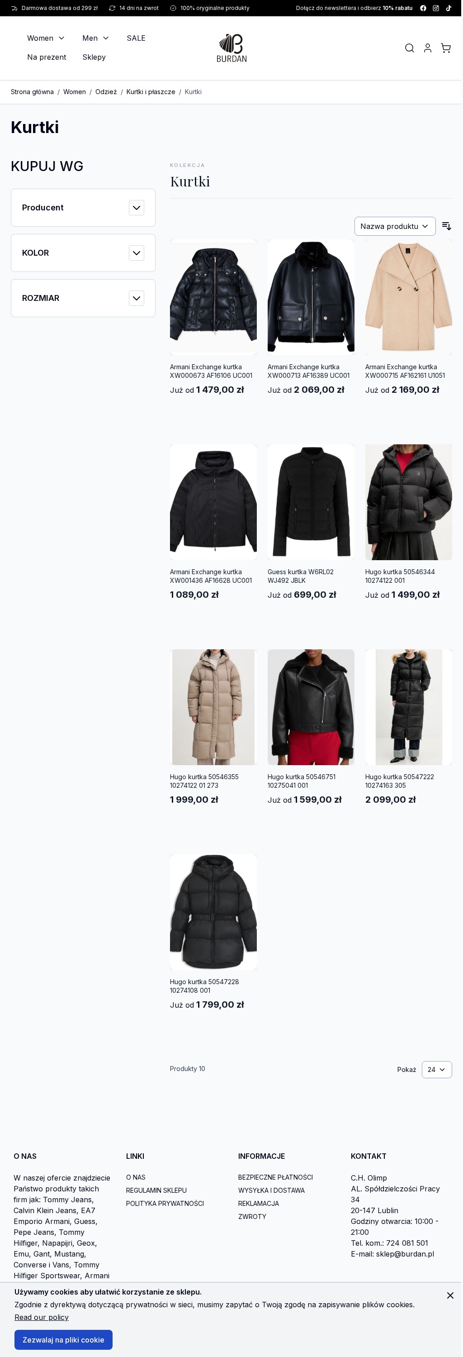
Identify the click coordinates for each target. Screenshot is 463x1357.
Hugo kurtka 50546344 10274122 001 (400, 576)
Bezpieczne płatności (275, 1177)
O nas (136, 1177)
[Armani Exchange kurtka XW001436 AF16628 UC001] (213, 502)
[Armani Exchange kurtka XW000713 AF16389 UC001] (311, 297)
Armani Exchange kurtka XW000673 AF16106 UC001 (211, 371)
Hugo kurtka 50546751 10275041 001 (301, 781)
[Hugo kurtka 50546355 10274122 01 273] (213, 707)
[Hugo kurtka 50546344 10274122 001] (408, 502)
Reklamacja (258, 1203)
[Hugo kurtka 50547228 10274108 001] (213, 912)
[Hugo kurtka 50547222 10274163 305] (408, 707)
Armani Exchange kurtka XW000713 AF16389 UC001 (309, 371)
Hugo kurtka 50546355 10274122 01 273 (204, 781)
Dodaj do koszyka (213, 412)
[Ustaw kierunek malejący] (446, 226)
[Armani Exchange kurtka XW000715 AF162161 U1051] (408, 297)
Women (40, 38)
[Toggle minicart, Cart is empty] (446, 48)
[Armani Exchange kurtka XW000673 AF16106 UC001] (213, 297)
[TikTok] (448, 8)
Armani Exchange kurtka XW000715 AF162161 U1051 (405, 371)
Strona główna (32, 91)
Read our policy (41, 1317)
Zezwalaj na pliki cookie (63, 1339)
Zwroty (252, 1216)
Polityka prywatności (165, 1203)
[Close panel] (450, 1295)
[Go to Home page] (231, 48)
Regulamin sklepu (156, 1190)
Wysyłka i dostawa (271, 1190)
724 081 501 (407, 1242)
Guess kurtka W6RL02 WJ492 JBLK (301, 576)
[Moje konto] (428, 48)
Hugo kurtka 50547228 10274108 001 (204, 986)
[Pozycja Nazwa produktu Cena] (395, 226)
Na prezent (46, 57)
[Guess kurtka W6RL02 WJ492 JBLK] (311, 502)
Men (90, 38)
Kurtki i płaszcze (151, 91)
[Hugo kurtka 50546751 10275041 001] (311, 707)
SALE (136, 38)
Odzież (106, 91)
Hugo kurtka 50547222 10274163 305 (399, 781)
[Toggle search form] (410, 48)
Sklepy (94, 57)
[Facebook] (423, 8)
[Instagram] (435, 8)
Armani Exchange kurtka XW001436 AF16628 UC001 (211, 576)
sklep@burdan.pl (405, 1253)
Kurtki (193, 91)
